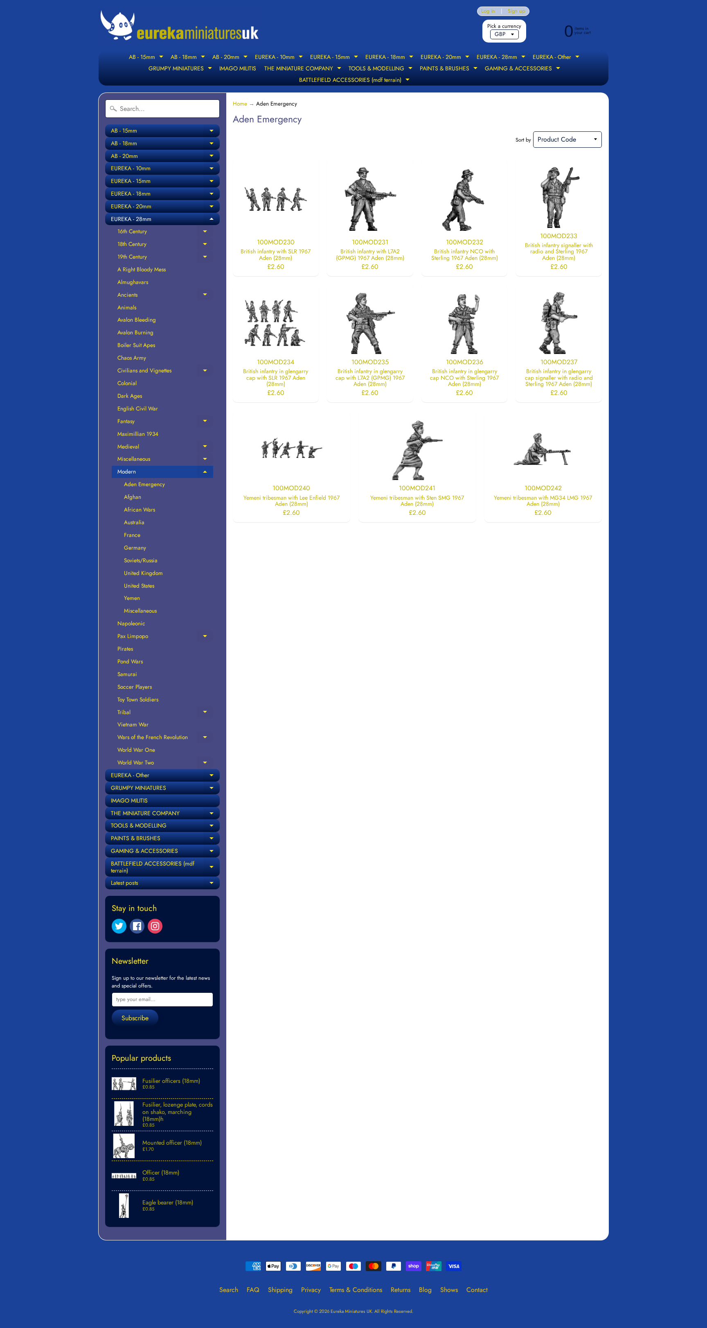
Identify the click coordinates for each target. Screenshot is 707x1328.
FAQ (253, 1289)
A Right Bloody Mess (141, 269)
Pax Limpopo (165, 637)
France (132, 535)
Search (228, 1289)
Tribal (165, 713)
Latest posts (165, 884)
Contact (477, 1289)
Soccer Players (134, 687)
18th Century (165, 245)
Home (240, 103)
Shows (449, 1289)
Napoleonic (131, 623)
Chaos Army (131, 358)
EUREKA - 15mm (335, 58)
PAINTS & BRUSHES (450, 69)
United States (139, 586)
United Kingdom (143, 573)
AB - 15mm (147, 58)
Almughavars (132, 282)
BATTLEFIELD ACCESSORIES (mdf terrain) (355, 81)
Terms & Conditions (355, 1289)
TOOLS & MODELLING (381, 69)
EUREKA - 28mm (502, 58)
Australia (134, 522)
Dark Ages (129, 396)
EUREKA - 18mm (390, 58)
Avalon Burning (135, 332)
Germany (135, 547)
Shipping (280, 1289)
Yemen (132, 598)
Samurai (127, 674)
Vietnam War (133, 724)
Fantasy (165, 422)
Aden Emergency (144, 484)
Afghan (132, 497)
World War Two (165, 763)
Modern (165, 472)
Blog (425, 1289)
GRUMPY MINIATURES (181, 69)
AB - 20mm (231, 58)
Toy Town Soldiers (137, 699)
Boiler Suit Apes (136, 345)
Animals (126, 307)
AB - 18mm (189, 58)
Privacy (311, 1289)
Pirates (125, 649)
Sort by (523, 140)
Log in (488, 11)
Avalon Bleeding (136, 320)
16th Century (165, 232)
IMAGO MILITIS (237, 68)
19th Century (165, 258)
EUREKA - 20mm (446, 58)
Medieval (165, 447)
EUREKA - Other (557, 58)
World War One (136, 750)
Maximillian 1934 (137, 434)
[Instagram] (155, 926)
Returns (400, 1289)
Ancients (165, 296)
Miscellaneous (165, 460)
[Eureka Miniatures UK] (180, 25)
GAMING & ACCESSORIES (523, 69)
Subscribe (135, 1018)
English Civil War (137, 408)
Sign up (516, 11)
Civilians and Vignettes (165, 371)
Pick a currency (504, 26)
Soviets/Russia (141, 560)
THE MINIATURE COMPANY (303, 69)
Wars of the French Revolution (165, 738)
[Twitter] (119, 926)
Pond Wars (130, 661)
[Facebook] (137, 926)
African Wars (139, 509)
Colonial (127, 383)
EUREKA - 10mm (280, 58)
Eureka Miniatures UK (351, 1311)
